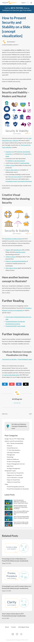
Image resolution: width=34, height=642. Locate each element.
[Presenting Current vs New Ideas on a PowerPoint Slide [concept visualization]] (17, 547)
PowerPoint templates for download (18, 489)
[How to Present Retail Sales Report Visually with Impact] (8, 518)
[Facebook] (19, 384)
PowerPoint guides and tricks (15, 486)
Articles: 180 (17, 403)
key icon (11, 176)
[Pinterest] (12, 384)
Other (6, 484)
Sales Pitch (10, 466)
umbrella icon (17, 250)
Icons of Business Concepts (10, 44)
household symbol (11, 181)
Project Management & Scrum (16, 464)
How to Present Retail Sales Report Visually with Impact (21, 517)
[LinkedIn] (5, 384)
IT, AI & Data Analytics (13, 450)
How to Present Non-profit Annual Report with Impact (21, 522)
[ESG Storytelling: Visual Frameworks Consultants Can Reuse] (8, 507)
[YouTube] (13, 634)
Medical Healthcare (13, 459)
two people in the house (25, 181)
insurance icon (9, 151)
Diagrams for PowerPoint (14, 475)
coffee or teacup (10, 256)
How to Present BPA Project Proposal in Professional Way (21, 512)
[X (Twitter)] (26, 384)
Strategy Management (13, 468)
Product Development (13, 461)
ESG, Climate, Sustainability (15, 443)
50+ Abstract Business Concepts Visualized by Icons (19, 426)
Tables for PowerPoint (13, 482)
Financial (9, 445)
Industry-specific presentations (14, 441)
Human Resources (12, 448)
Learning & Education (13, 452)
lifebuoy (7, 250)
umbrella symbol (20, 252)
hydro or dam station (11, 170)
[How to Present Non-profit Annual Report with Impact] (8, 524)
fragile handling (24, 163)
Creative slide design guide (11, 375)
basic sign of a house (11, 268)
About (7, 627)
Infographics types (10, 470)
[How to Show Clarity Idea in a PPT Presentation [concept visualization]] (17, 602)
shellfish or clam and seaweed (16, 161)
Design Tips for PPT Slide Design (14, 439)
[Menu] (31, 3)
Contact (13, 627)
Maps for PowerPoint (13, 480)
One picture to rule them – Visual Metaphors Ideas (17, 359)
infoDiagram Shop (23, 627)
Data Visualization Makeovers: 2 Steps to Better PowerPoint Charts (21, 501)
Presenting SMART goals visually (15, 326)
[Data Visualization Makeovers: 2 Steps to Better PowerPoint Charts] (8, 502)
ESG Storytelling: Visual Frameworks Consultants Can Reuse (20, 507)
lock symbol (18, 176)
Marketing (10, 457)
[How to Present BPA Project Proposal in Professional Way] (8, 513)
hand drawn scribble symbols (13, 238)
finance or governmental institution (15, 261)
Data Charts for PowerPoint (15, 473)
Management (11, 454)
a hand (26, 154)
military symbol (10, 165)
